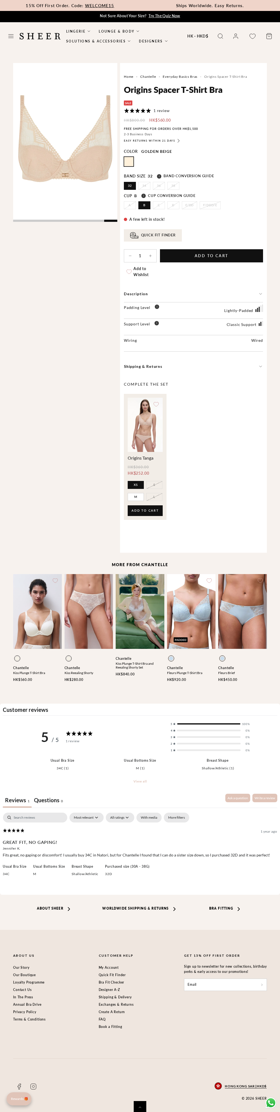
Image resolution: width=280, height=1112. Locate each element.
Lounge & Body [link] (117, 31)
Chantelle (148, 76)
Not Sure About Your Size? (140, 15)
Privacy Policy (24, 1012)
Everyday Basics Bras (180, 76)
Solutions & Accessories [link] (96, 41)
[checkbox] (149, 817)
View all (140, 781)
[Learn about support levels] (156, 324)
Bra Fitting (221, 908)
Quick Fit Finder (112, 975)
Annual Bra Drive (27, 1004)
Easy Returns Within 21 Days (149, 140)
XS (136, 484)
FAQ (102, 1019)
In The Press (23, 997)
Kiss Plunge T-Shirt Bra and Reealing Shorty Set (135, 665)
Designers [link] (151, 41)
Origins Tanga (140, 457)
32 (130, 185)
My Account (109, 967)
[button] (11, 36)
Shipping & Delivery (115, 997)
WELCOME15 (99, 5)
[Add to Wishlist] (156, 404)
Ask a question (238, 798)
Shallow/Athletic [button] (85, 874)
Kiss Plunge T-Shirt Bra (29, 673)
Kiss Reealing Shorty (79, 673)
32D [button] (108, 874)
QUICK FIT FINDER (158, 235)
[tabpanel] (140, 848)
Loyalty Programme (29, 982)
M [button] (34, 874)
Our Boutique (24, 975)
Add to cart (145, 512)
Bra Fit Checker (111, 982)
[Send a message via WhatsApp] (270, 1102)
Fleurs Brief (226, 673)
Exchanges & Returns (116, 1004)
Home (128, 76)
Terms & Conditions (29, 1019)
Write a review (265, 798)
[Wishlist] (252, 36)
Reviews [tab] (17, 800)
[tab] (48, 801)
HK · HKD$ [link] (197, 36)
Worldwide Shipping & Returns (135, 908)
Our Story (21, 967)
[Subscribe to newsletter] (262, 985)
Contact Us (22, 990)
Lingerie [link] (76, 31)
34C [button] (6, 874)
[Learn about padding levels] (157, 308)
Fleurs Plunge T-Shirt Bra (184, 673)
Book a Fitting (110, 1027)
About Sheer (50, 908)
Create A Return (112, 1012)
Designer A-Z (109, 990)
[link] (235, 36)
